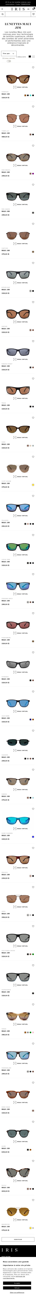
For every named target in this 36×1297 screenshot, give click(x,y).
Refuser (17, 1288)
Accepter (17, 1283)
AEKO (3, 911)
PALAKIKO (5, 520)
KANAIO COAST (7, 364)
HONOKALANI (6, 1068)
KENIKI (4, 1029)
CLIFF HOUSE (6, 481)
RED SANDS (6, 209)
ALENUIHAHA (6, 990)
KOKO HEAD (6, 1107)
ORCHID (4, 326)
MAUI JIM (6, 94)
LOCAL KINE (6, 559)
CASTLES (5, 248)
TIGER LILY (5, 131)
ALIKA (4, 1146)
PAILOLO (5, 872)
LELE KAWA (5, 716)
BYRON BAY (6, 287)
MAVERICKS (6, 1224)
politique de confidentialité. (14, 1277)
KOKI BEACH (6, 170)
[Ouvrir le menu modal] (2, 9)
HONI (3, 442)
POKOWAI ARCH (7, 598)
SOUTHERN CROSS (8, 950)
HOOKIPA (5, 755)
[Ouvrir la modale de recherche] (2, 14)
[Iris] (18, 9)
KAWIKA (4, 794)
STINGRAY (5, 677)
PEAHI (4, 403)
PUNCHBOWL (6, 638)
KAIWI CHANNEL (7, 833)
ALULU (4, 1185)
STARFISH (5, 92)
